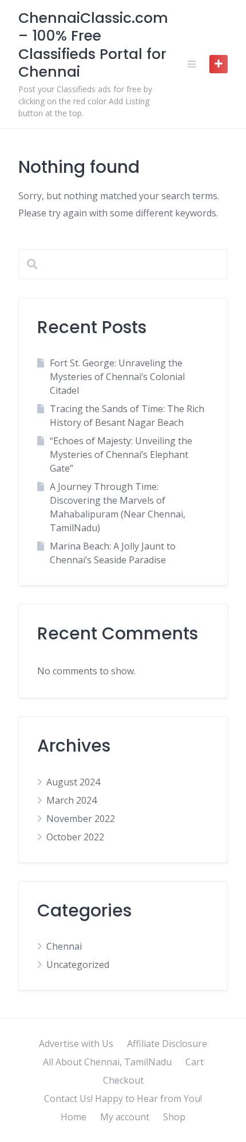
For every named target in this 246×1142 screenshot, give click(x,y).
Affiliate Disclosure (167, 1043)
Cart (194, 1062)
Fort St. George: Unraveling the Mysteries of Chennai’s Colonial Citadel (117, 377)
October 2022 (75, 837)
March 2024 (71, 800)
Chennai (64, 946)
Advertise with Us (76, 1043)
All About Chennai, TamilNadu (107, 1062)
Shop (174, 1117)
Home (73, 1117)
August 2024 (73, 782)
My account (124, 1117)
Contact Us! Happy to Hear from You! (123, 1098)
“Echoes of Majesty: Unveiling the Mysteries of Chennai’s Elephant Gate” (121, 454)
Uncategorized (77, 964)
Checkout (123, 1080)
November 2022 (80, 818)
